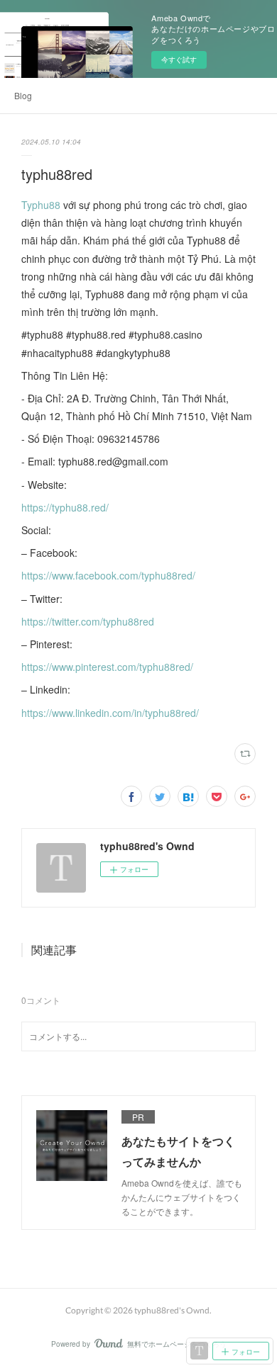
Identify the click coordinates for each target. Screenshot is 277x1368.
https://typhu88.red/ (65, 507)
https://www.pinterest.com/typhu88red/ (107, 667)
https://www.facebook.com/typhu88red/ (108, 575)
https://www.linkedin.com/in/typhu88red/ (110, 713)
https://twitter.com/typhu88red (87, 621)
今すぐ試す (179, 59)
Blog (23, 95)
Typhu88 (40, 205)
